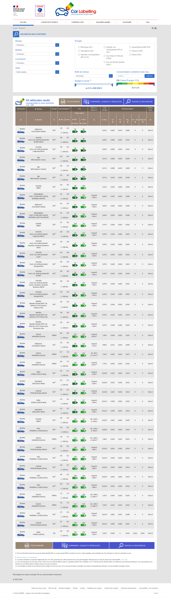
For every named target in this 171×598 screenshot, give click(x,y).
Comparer (106, 102)
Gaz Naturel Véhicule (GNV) (114, 57)
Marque (18, 41)
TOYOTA (38, 140)
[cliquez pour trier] (21, 118)
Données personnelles (128, 588)
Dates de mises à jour (39, 588)
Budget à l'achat (83, 81)
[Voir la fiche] (21, 132)
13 (90, 80)
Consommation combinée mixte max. (133, 72)
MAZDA (38, 315)
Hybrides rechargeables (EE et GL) (90, 56)
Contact (82, 588)
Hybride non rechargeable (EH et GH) (114, 49)
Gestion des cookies (111, 588)
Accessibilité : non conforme (148, 588)
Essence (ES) (137, 51)
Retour (18, 579)
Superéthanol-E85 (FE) (141, 47)
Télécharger (73, 102)
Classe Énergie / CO (128, 80)
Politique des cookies (94, 588)
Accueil (15, 28)
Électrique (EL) (86, 47)
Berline (22, 129)
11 (69, 108)
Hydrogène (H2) (87, 51)
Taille (17, 68)
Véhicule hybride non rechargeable (27, 557)
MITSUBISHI (38, 196)
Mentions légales (64, 588)
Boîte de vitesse (82, 72)
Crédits (75, 588)
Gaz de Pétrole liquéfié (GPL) (115, 63)
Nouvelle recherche (142, 102)
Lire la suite (124, 559)
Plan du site (53, 588)
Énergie (78, 41)
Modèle (18, 50)
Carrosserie (20, 59)
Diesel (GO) (136, 55)
